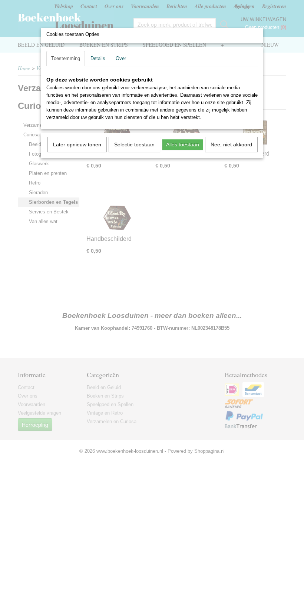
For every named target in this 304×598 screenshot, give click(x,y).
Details (97, 58)
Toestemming (65, 58)
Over (121, 58)
